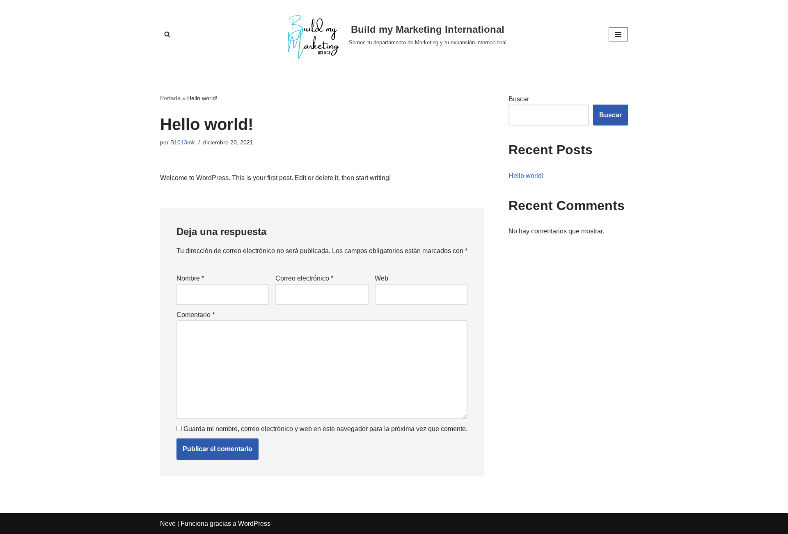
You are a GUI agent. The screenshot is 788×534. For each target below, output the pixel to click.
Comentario (195, 314)
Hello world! (526, 175)
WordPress (254, 523)
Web (381, 278)
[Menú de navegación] (618, 34)
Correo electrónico (304, 278)
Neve (168, 523)
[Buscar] (167, 34)
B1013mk (182, 142)
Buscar (519, 99)
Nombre (190, 278)
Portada (170, 98)
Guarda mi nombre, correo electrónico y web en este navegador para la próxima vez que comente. (325, 428)
